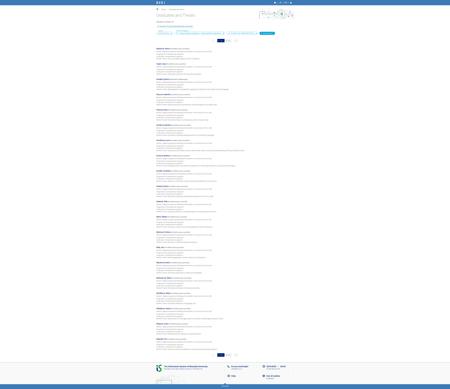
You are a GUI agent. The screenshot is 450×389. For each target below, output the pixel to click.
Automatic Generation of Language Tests (182, 303)
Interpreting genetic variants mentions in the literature (187, 257)
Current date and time (273, 369)
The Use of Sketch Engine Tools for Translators (184, 59)
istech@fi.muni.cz (236, 369)
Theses (163, 9)
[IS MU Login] (291, 2)
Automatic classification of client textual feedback (185, 273)
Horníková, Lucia (163, 140)
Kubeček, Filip (161, 201)
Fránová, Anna (161, 110)
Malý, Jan (160, 247)
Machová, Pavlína (163, 232)
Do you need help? (239, 366)
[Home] (275, 2)
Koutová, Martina (163, 156)
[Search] (280, 2)
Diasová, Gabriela (163, 94)
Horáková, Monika (163, 125)
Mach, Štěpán (161, 217)
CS (286, 2)
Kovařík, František (163, 171)
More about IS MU (169, 369)
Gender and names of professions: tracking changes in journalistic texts (192, 105)
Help (233, 376)
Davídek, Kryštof (162, 79)
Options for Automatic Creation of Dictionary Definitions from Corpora (192, 181)
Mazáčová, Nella (162, 263)
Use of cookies (273, 376)
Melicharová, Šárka (163, 278)
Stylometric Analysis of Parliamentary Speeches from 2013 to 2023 (190, 196)
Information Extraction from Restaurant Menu (184, 288)
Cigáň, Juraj (161, 64)
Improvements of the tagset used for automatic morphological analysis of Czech (195, 318)
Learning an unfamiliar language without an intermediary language (191, 135)
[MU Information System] (157, 9)
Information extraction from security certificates (184, 74)
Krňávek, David (162, 186)
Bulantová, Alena (162, 49)
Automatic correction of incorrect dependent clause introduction (190, 227)
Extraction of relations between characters (182, 242)
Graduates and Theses (176, 9)
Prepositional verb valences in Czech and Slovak (184, 334)
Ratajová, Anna (162, 324)
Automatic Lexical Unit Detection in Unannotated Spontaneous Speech (192, 349)
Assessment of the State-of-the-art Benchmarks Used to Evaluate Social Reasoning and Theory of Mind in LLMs (206, 150)
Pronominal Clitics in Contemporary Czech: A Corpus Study (188, 120)
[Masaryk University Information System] (160, 2)
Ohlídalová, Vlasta (163, 309)
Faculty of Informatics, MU (194, 369)
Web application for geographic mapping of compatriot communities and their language (198, 89)
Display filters (268, 33)
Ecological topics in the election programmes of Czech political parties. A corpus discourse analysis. (202, 166)
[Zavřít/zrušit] (171, 33)
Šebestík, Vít (161, 339)
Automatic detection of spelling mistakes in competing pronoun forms (192, 211)
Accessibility (270, 378)
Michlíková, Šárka (163, 293)
